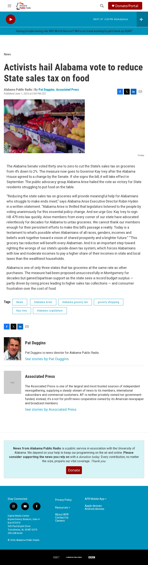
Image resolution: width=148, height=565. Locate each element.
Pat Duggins (47, 89)
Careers (60, 520)
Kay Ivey (21, 310)
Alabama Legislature (50, 310)
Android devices (94, 509)
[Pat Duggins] (12, 348)
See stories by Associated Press (51, 409)
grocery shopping (108, 302)
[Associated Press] (12, 382)
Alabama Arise (43, 302)
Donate (74, 470)
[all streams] (142, 19)
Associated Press (67, 89)
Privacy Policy (63, 499)
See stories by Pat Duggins (47, 358)
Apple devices (93, 505)
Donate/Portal (126, 6)
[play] (11, 19)
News (7, 54)
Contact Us (61, 517)
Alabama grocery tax (75, 302)
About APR (62, 514)
